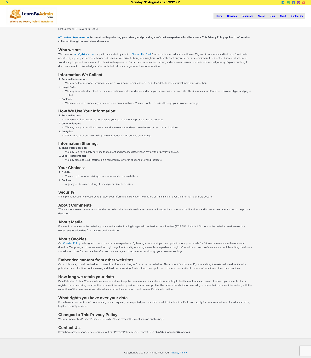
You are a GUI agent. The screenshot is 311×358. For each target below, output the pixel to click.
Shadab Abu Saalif (142, 54)
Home (219, 16)
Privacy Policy (179, 352)
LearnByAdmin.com (83, 54)
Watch (261, 16)
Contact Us (297, 16)
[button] (7, 2)
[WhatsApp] (288, 2)
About (283, 16)
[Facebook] (293, 2)
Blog (272, 16)
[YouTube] (303, 2)
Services (232, 16)
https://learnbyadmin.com (74, 37)
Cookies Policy (71, 243)
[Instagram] (298, 2)
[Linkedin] (283, 2)
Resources (247, 16)
